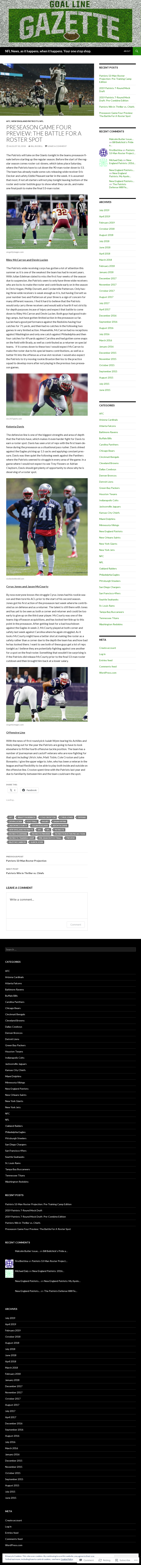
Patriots (59, 830)
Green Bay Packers (109, 487)
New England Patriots (25, 121)
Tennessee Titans (109, 618)
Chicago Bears (107, 450)
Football (32, 821)
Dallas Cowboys (107, 469)
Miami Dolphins (107, 518)
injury (45, 821)
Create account (107, 647)
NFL (41, 121)
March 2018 (105, 259)
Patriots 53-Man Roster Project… (122, 152)
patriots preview (41, 834)
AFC (8, 121)
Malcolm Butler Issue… (121, 139)
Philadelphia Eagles (109, 574)
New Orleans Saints (110, 537)
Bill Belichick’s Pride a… (55, 1251)
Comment (75, 924)
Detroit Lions (106, 481)
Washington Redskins (111, 624)
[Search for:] (70, 949)
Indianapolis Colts (108, 500)
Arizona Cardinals (108, 419)
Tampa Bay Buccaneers (111, 611)
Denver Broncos (108, 475)
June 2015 (104, 389)
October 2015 (107, 365)
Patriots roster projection (70, 834)
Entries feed (105, 660)
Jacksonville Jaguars (110, 506)
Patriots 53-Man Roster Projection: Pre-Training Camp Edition (115, 78)
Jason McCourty (18, 825)
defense (82, 817)
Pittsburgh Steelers (110, 580)
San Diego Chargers (110, 587)
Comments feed (108, 666)
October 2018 (107, 228)
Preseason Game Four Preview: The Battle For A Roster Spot (116, 114)
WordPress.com (107, 672)
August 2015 (106, 377)
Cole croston (48, 817)
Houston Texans (108, 494)
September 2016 (108, 321)
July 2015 (104, 383)
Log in (102, 654)
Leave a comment (57, 146)
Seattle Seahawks (108, 599)
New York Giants (108, 543)
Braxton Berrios (26, 817)
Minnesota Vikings (109, 525)
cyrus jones (66, 817)
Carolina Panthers (108, 444)
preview (70, 838)
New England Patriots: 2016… (122, 162)
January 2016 (106, 346)
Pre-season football (50, 838)
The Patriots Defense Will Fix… (118, 186)
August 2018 (106, 234)
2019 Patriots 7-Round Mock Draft (23, 1210)
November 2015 (107, 358)
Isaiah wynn (59, 821)
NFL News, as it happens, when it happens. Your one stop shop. (48, 51)
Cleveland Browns (109, 463)
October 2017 (107, 290)
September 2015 (108, 371)
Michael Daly (116, 160)
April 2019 (104, 216)
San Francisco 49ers (110, 593)
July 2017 (104, 303)
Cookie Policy (67, 1559)
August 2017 (106, 296)
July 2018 (104, 241)
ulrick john (37, 842)
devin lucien (15, 821)
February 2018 (107, 265)
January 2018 (106, 272)
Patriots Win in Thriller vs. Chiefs (25, 871)
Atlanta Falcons (107, 425)
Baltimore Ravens (108, 432)
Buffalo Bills (105, 438)
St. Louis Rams (107, 605)
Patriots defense (18, 834)
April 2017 (104, 309)
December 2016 (107, 315)
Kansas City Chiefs (109, 512)
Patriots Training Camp (21, 838)
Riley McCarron (17, 842)
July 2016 (104, 334)
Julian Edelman (40, 825)
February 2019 (107, 222)
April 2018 (104, 253)
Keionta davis (60, 825)
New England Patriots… (121, 170)
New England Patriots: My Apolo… (120, 175)
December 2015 (107, 352)
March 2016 (105, 340)
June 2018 (104, 247)
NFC (40, 830)
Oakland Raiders (108, 568)
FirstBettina (115, 150)
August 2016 (106, 327)
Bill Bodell (37, 146)
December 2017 (107, 278)
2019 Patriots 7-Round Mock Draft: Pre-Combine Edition (114, 99)
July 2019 (104, 210)
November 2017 (107, 284)
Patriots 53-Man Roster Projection (26, 858)
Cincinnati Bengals (109, 456)
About (127, 51)
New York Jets (107, 549)
